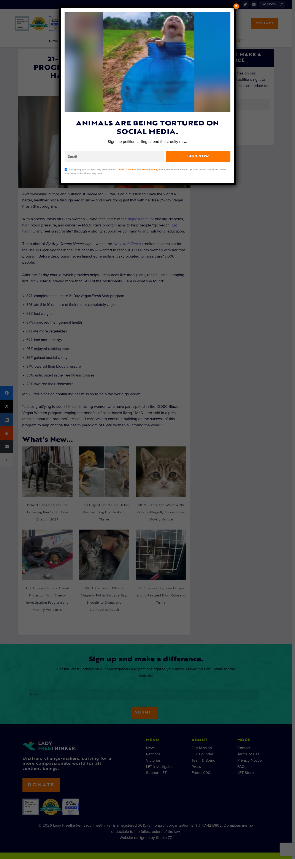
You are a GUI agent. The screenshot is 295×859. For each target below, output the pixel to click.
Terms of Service (126, 169)
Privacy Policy (149, 169)
